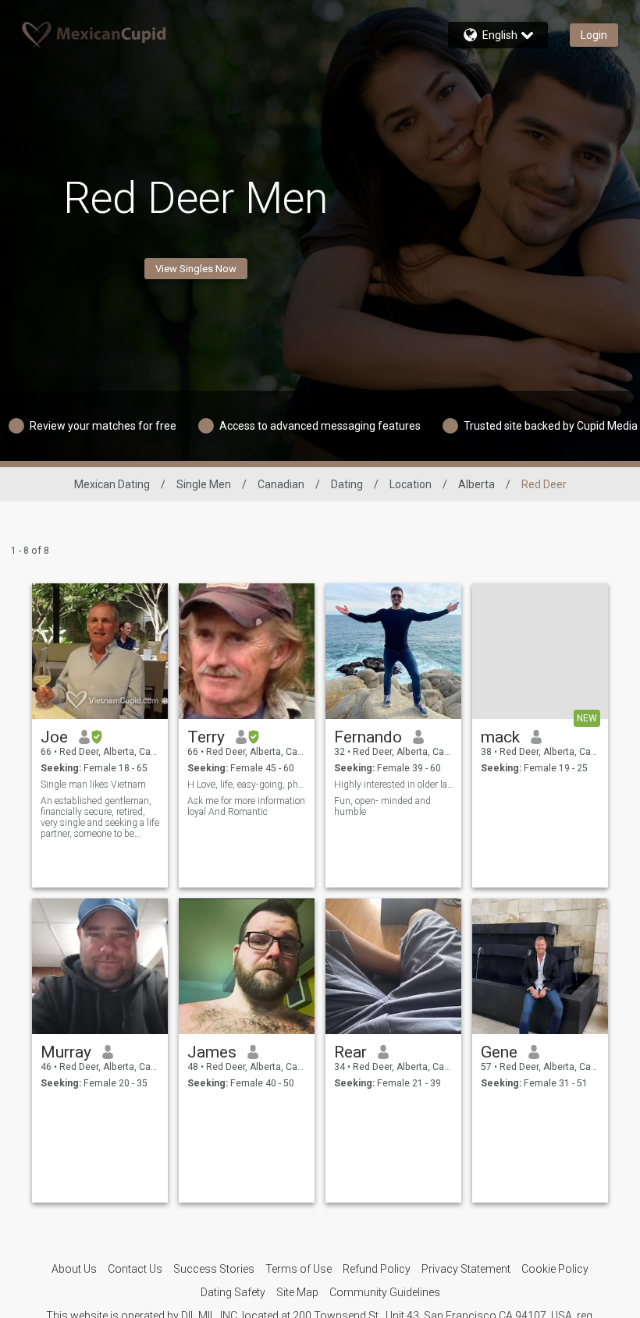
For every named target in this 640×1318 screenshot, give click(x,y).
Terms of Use (298, 1269)
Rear (350, 1052)
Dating (347, 484)
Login (594, 35)
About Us (74, 1269)
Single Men (203, 484)
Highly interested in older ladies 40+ (393, 784)
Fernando (368, 737)
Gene (499, 1052)
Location (410, 484)
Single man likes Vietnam (93, 784)
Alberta (476, 484)
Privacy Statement (465, 1269)
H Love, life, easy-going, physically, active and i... (247, 784)
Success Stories (213, 1269)
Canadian (281, 484)
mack (500, 737)
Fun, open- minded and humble (382, 806)
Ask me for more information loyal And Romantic (246, 806)
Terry (206, 737)
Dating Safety (233, 1292)
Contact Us (135, 1269)
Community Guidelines (384, 1292)
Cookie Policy (554, 1269)
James (211, 1052)
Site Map (297, 1292)
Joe (54, 737)
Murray (66, 1052)
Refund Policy (377, 1269)
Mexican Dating (112, 484)
